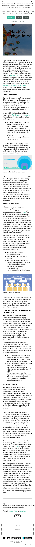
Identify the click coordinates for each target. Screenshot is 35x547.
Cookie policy (23, 544)
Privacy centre (7, 544)
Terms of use (15, 544)
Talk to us (17, 525)
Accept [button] (19, 17)
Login (17, 533)
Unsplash (23, 511)
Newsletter (17, 529)
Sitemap (29, 544)
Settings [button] (22, 21)
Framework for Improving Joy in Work (15, 85)
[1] (7, 76)
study (16, 447)
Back (17, 516)
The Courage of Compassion (21, 115)
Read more (14, 21)
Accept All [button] (11, 17)
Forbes (24, 213)
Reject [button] (26, 17)
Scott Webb (13, 511)
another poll (14, 76)
